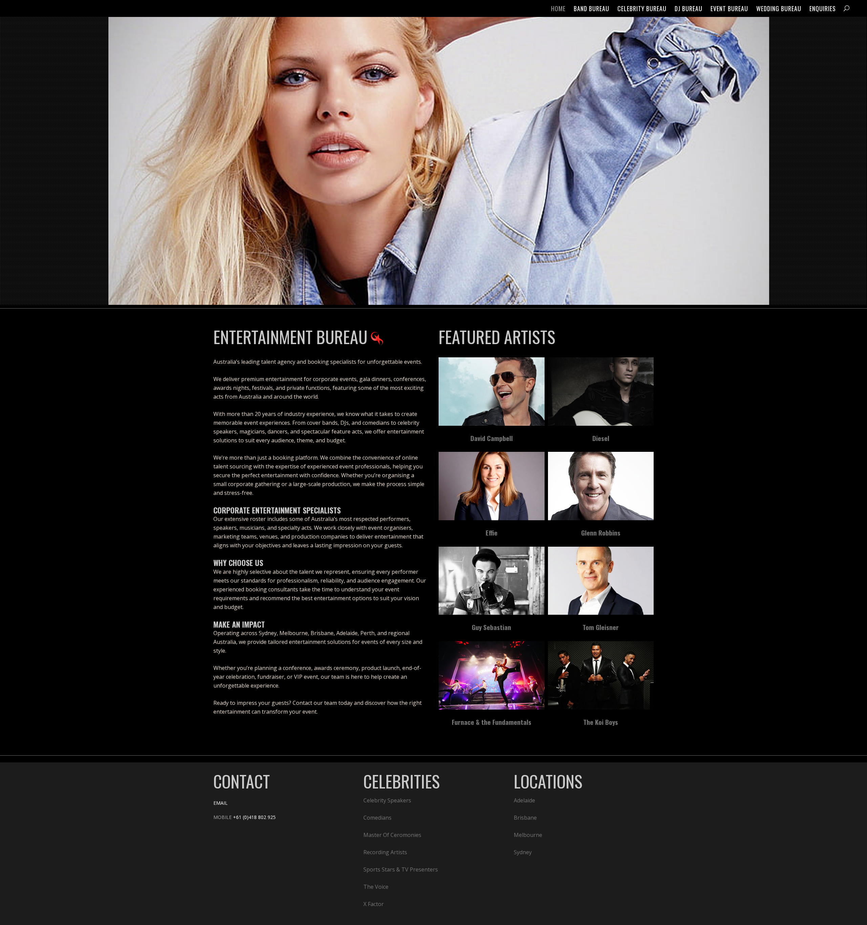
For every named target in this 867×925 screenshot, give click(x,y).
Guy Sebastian (491, 627)
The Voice (375, 886)
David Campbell (491, 438)
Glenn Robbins (600, 532)
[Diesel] (601, 391)
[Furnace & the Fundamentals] (492, 675)
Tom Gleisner (601, 627)
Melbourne (528, 835)
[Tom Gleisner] (601, 581)
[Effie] (492, 486)
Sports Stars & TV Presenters (400, 869)
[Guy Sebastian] (492, 581)
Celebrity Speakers (387, 800)
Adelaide (524, 800)
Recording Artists (385, 852)
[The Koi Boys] (601, 675)
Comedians (377, 817)
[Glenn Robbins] (601, 486)
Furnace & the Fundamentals (491, 722)
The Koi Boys (600, 722)
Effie (492, 532)
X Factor (373, 904)
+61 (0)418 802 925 (254, 817)
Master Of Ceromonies (392, 835)
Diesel (600, 438)
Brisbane (525, 817)
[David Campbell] (492, 391)
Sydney (523, 852)
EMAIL (220, 803)
